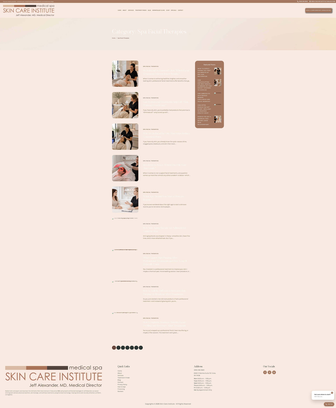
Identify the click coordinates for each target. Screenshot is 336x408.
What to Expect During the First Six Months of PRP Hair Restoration (204, 72)
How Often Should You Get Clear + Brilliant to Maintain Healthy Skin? (204, 109)
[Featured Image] (125, 74)
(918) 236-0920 (199, 370)
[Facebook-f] (265, 372)
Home (113, 38)
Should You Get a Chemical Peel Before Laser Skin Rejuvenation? (204, 120)
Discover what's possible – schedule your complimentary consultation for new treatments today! (28, 1)
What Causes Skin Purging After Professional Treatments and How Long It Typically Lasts (165, 261)
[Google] (274, 372)
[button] (302, 1)
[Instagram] (269, 372)
